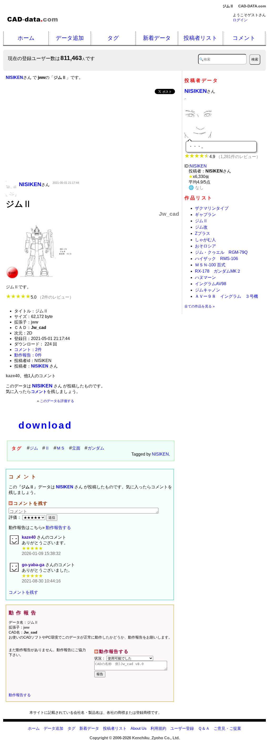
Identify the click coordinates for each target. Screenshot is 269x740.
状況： (100, 658)
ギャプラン (205, 214)
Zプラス (202, 233)
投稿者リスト (201, 38)
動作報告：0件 (28, 355)
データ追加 (70, 38)
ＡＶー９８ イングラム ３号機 (226, 296)
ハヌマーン (205, 277)
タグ (113, 38)
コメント (244, 38)
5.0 (52, 297)
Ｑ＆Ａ (204, 728)
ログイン (240, 20)
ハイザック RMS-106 (216, 258)
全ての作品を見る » (199, 306)
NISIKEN (160, 454)
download (45, 425)
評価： (15, 517)
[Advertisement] (92, 138)
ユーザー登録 (182, 728)
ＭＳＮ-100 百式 (210, 265)
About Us (139, 728)
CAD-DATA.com (252, 6)
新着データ (157, 38)
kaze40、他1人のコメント (31, 376)
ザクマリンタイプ (212, 208)
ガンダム (95, 448)
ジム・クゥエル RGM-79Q (221, 252)
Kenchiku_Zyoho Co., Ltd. (156, 738)
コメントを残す (23, 592)
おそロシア (205, 246)
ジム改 (201, 227)
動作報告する (58, 527)
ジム (34, 448)
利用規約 (158, 728)
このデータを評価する (57, 401)
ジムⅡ (201, 221)
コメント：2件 (28, 349)
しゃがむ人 (205, 239)
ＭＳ (60, 448)
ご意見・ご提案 (227, 728)
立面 (76, 448)
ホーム (26, 38)
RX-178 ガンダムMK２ (218, 271)
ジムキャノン (207, 290)
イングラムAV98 (212, 284)
